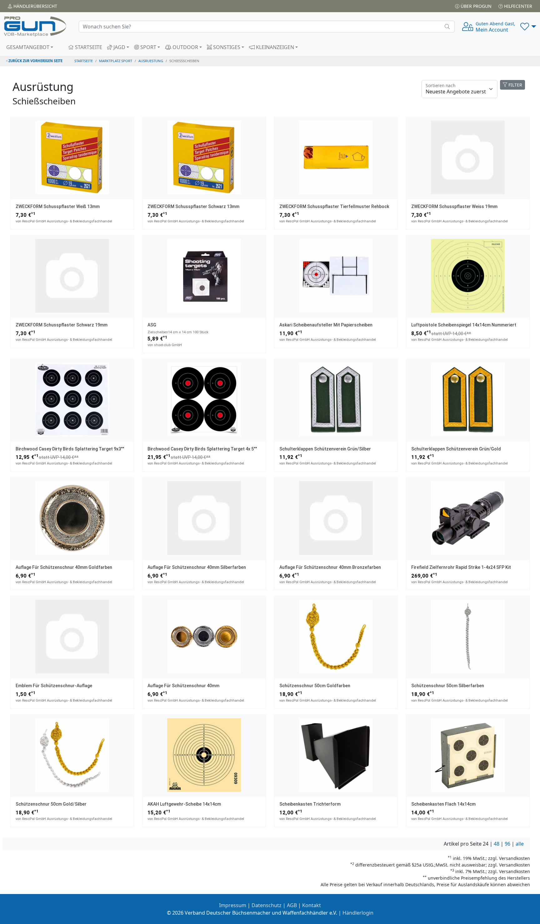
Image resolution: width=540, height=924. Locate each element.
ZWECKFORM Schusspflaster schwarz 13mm (193, 206)
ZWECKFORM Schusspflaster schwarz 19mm (62, 324)
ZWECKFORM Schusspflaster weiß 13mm (58, 206)
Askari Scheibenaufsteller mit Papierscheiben (325, 324)
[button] (528, 26)
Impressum (232, 905)
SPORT (147, 47)
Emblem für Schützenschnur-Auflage (54, 685)
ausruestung (150, 60)
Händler (34, 6)
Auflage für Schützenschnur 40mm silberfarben (197, 567)
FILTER (514, 85)
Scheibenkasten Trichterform (310, 804)
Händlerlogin (357, 912)
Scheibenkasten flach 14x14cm (443, 804)
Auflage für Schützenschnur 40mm (183, 685)
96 (507, 843)
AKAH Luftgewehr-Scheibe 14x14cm (184, 804)
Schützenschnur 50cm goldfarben (314, 685)
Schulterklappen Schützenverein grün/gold (456, 448)
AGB (292, 905)
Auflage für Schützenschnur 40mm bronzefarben (330, 567)
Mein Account (495, 27)
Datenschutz (267, 905)
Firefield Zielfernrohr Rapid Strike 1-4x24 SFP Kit (461, 567)
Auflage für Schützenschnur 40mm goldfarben (64, 567)
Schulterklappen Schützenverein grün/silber (325, 448)
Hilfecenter (517, 6)
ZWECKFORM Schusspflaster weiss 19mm (454, 206)
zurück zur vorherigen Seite (35, 60)
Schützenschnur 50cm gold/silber (51, 804)
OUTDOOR (184, 47)
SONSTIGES (226, 47)
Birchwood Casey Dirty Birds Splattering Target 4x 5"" (202, 448)
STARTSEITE (88, 47)
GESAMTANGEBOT (27, 47)
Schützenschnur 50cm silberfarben (447, 685)
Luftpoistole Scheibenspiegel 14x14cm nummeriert (463, 324)
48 (496, 843)
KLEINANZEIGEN (274, 47)
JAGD (118, 47)
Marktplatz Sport (115, 60)
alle (520, 843)
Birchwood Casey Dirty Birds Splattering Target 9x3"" (70, 448)
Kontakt (311, 905)
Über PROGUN (475, 6)
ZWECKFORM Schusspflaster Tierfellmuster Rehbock (334, 206)
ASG (152, 324)
